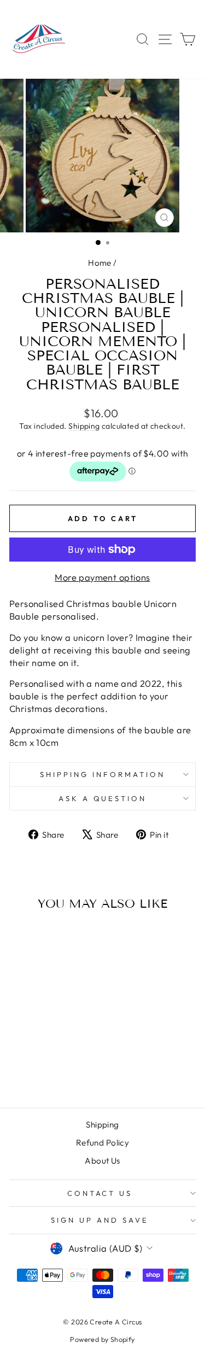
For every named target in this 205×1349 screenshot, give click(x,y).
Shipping (83, 426)
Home (100, 263)
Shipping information (102, 774)
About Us (102, 1160)
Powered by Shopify (102, 1339)
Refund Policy (102, 1142)
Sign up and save (100, 1220)
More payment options (102, 577)
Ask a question (102, 798)
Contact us (100, 1193)
